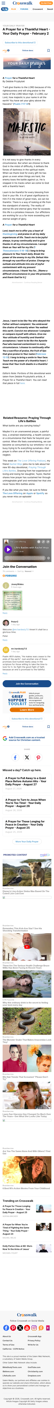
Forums (24, 9)
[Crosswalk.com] (23, 3)
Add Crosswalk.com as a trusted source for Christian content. (27, 738)
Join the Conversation (20, 567)
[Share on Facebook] (15, 757)
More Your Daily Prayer (27, 841)
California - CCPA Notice (13, 1349)
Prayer (8, 78)
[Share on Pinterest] (39, 757)
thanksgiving (10, 234)
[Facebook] (6, 1328)
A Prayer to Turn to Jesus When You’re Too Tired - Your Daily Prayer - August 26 (25, 805)
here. (22, 383)
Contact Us (7, 1340)
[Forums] (41, 1328)
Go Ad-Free (46, 3)
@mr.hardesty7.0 (20, 629)
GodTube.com (34, 1367)
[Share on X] (27, 757)
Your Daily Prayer (14, 25)
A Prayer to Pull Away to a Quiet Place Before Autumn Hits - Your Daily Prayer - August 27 (25, 783)
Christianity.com (35, 1371)
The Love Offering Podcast (31, 460)
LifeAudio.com (9, 1375)
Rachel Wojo (15, 464)
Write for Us (33, 1345)
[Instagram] (34, 1328)
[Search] (4, 9)
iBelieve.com (8, 1371)
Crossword (38, 9)
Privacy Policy (34, 1340)
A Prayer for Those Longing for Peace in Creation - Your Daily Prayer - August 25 (25, 826)
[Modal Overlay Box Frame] (27, 701)
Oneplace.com (34, 1375)
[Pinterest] (13, 1328)
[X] (20, 1328)
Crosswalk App (34, 1336)
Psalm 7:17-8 (21, 104)
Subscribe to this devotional (19, 42)
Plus (13, 9)
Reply (5, 613)
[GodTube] (48, 1328)
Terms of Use (8, 1345)
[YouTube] (27, 1328)
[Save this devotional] (48, 50)
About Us (7, 1336)
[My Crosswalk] (6, 50)
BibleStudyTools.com (12, 1367)
